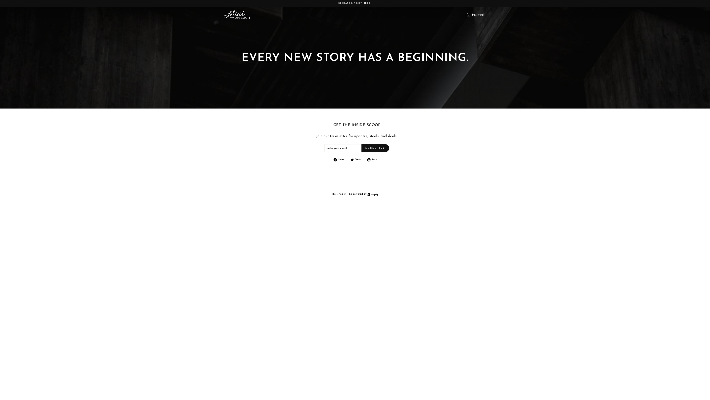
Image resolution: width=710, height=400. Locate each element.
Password (478, 15)
